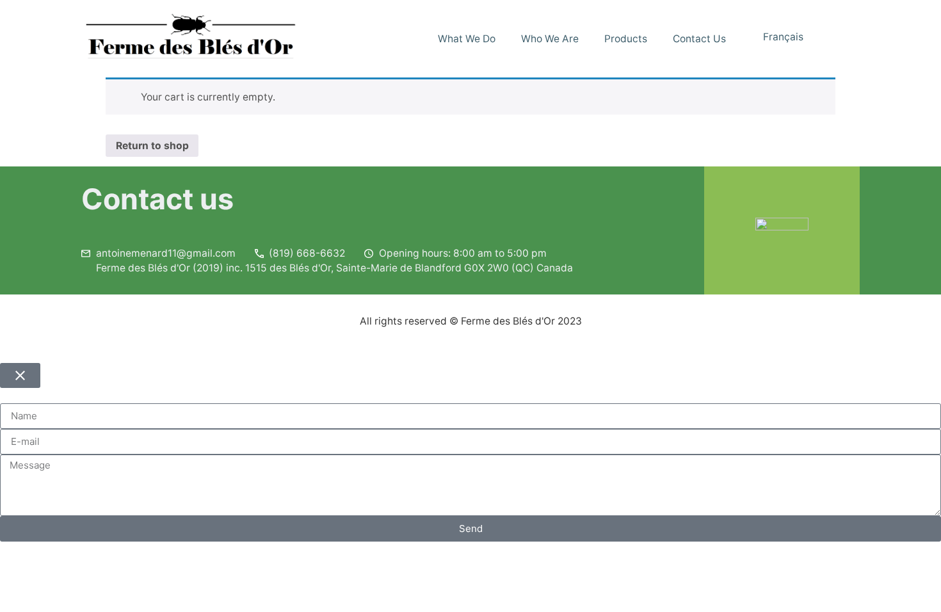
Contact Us (699, 39)
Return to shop (152, 146)
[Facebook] (844, 39)
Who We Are (550, 39)
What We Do (466, 39)
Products (625, 39)
